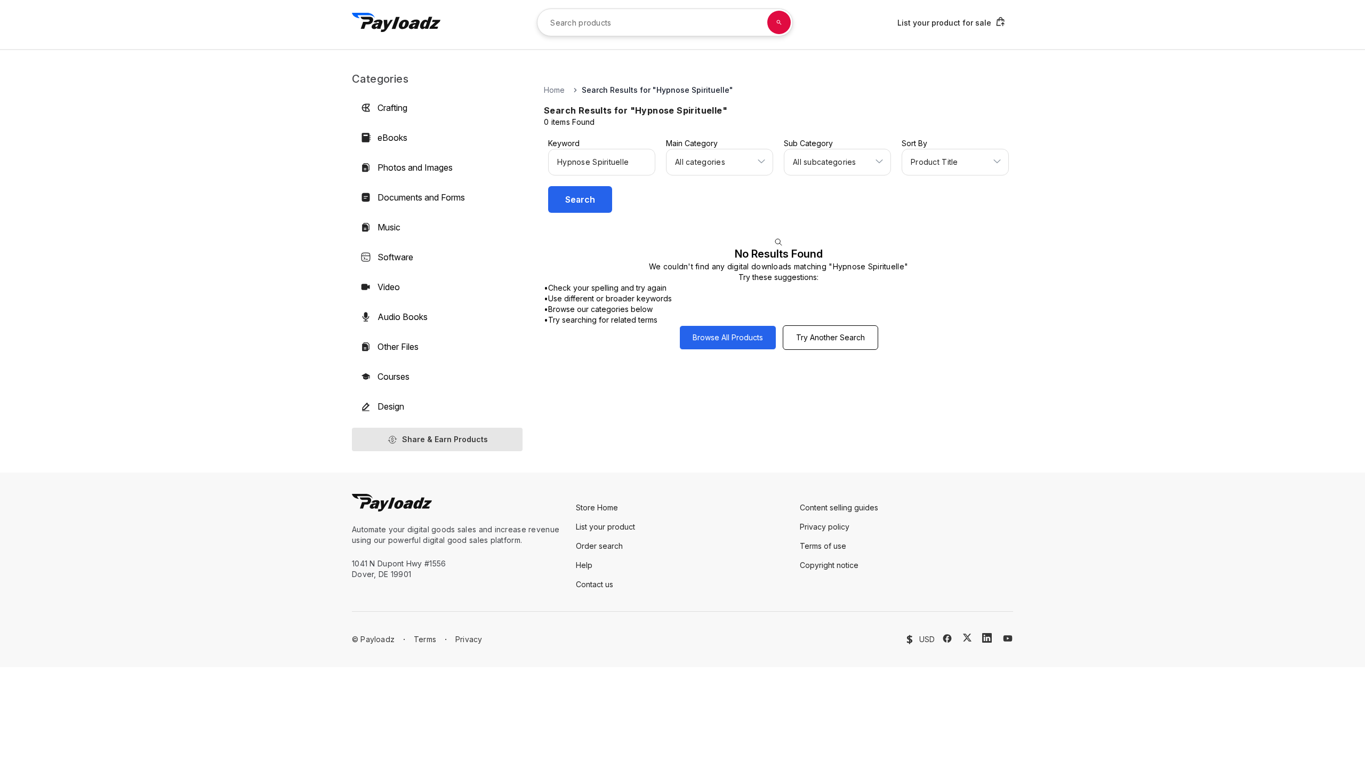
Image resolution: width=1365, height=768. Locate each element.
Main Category (692, 143)
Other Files (398, 346)
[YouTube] (1007, 638)
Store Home (597, 507)
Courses (394, 376)
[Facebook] (947, 638)
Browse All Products (728, 337)
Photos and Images (415, 167)
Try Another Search (830, 337)
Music (389, 227)
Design (391, 406)
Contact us (594, 584)
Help (584, 565)
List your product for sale (944, 22)
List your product (605, 526)
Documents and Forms (421, 197)
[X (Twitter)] (967, 637)
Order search (599, 545)
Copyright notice (829, 565)
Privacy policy (824, 526)
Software (395, 257)
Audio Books (403, 316)
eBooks (392, 137)
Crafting (392, 107)
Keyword (564, 143)
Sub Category (808, 143)
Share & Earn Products (445, 439)
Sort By (914, 143)
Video (389, 287)
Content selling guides (839, 507)
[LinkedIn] (987, 638)
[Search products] (779, 22)
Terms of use (823, 545)
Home (554, 89)
